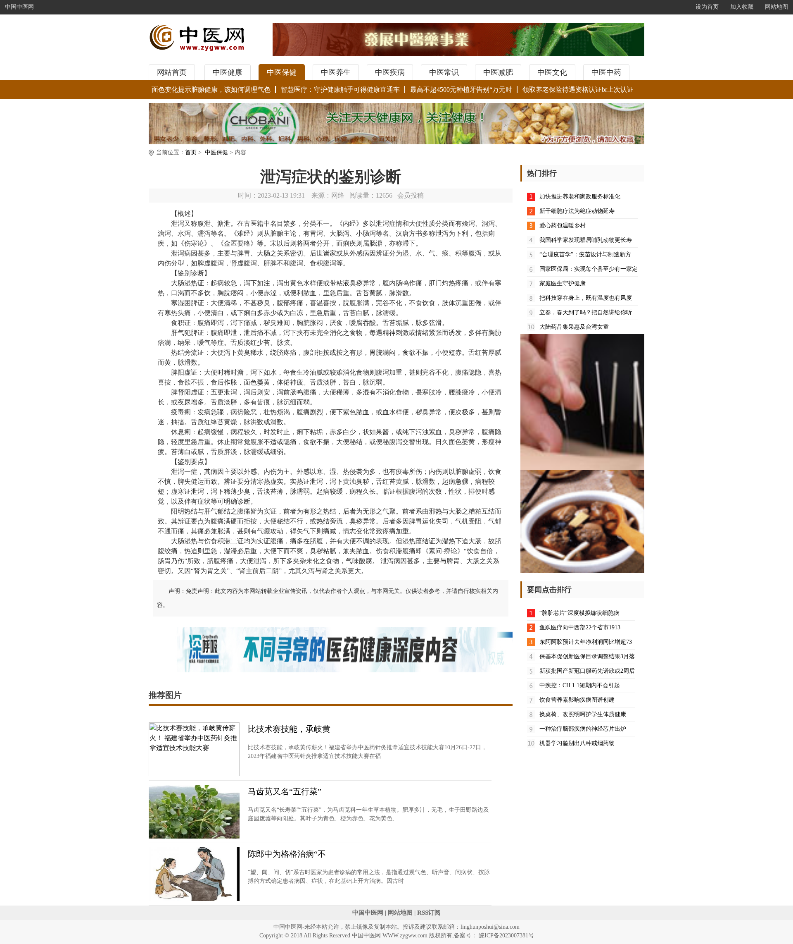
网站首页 (172, 72)
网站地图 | (401, 912)
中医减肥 (498, 72)
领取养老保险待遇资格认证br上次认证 (578, 89)
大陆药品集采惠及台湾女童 (574, 327)
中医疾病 (390, 72)
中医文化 (552, 72)
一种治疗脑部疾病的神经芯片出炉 (582, 729)
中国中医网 (19, 7)
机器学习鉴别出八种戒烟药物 (577, 743)
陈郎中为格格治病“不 (287, 853)
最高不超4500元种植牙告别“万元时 (461, 89)
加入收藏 (741, 7)
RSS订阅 (429, 912)
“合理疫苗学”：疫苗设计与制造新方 (585, 254)
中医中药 (606, 72)
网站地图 (776, 7)
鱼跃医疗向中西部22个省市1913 (579, 627)
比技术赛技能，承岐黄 (289, 729)
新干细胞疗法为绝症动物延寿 (577, 211)
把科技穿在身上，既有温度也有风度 (585, 298)
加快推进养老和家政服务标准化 (579, 197)
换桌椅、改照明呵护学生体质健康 (582, 714)
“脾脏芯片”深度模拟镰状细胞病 (579, 613)
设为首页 (707, 7)
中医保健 (282, 72)
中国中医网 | (369, 912)
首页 (191, 152)
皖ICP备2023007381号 (505, 935)
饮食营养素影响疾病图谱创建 (577, 700)
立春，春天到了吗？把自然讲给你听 (585, 312)
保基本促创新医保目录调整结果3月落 (587, 656)
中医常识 (444, 72)
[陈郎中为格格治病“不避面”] (194, 898)
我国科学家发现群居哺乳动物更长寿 (585, 240)
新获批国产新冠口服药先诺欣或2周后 (587, 671)
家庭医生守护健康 (562, 283)
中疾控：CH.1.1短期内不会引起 (579, 685)
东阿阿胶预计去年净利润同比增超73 (585, 642)
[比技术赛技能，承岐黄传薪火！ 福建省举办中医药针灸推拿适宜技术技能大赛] (194, 773)
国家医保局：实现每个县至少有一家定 (588, 269)
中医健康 (227, 72)
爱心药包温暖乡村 (562, 225)
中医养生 (336, 72)
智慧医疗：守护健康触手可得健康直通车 (340, 89)
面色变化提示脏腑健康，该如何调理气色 (211, 89)
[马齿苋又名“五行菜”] (194, 836)
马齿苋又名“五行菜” (284, 791)
